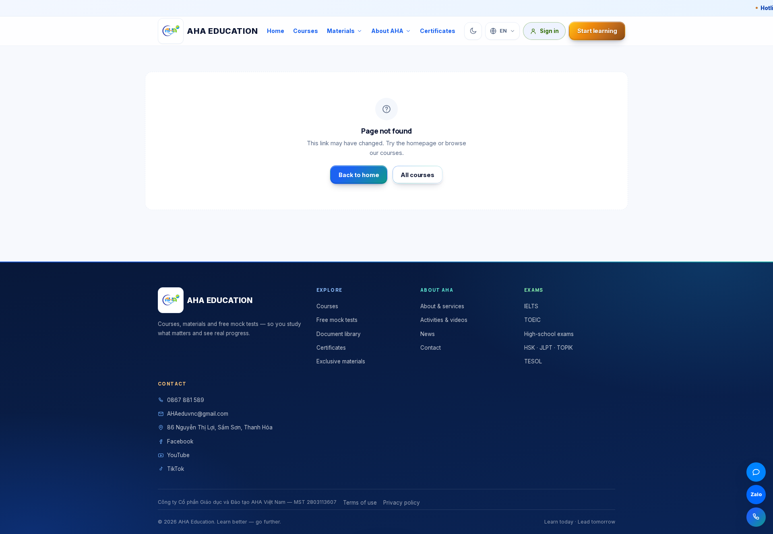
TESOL (533, 361)
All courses (417, 174)
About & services (442, 306)
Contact (430, 347)
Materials (341, 30)
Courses (305, 30)
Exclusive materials (340, 361)
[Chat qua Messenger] (756, 472)
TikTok (175, 469)
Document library (338, 334)
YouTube (178, 455)
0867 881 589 (185, 400)
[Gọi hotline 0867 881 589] (756, 517)
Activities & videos (443, 320)
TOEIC (532, 320)
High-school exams (549, 334)
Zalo (756, 494)
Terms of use (360, 502)
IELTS (531, 306)
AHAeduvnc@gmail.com (197, 413)
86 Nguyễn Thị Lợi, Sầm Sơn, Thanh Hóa (220, 427)
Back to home (359, 174)
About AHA (387, 30)
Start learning (597, 30)
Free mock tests (337, 320)
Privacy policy (401, 502)
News (427, 334)
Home (275, 30)
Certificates (437, 30)
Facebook (180, 441)
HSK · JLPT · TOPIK (548, 347)
